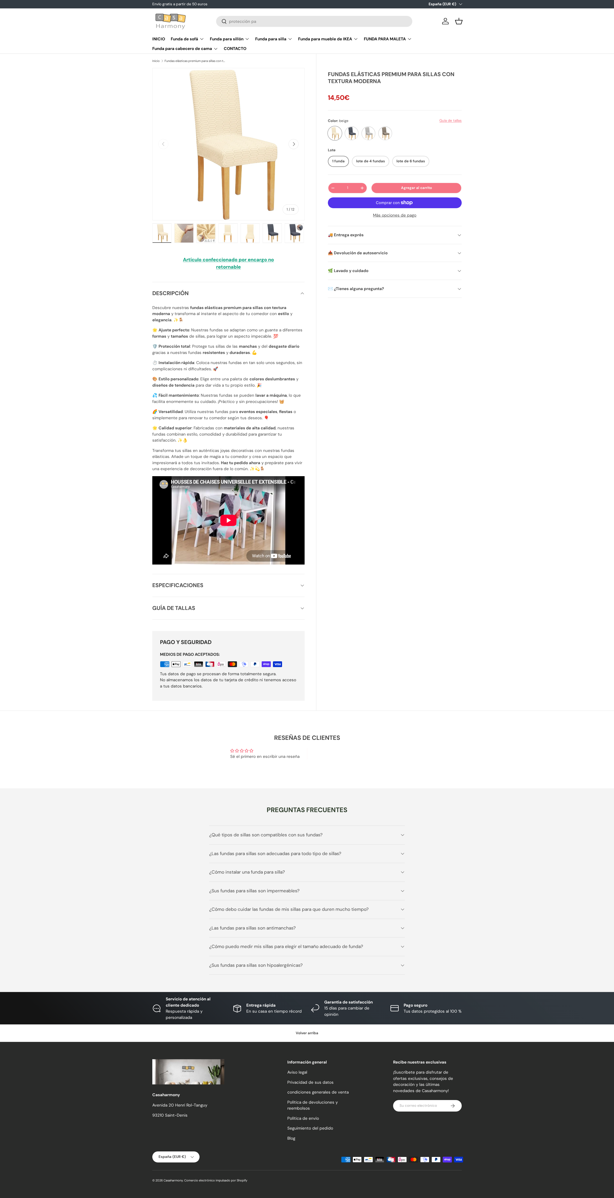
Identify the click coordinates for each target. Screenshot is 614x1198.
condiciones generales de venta (318, 1092)
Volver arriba (307, 1033)
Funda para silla (270, 39)
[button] (459, 21)
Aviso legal (297, 1072)
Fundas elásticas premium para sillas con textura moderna (195, 61)
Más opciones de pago (394, 215)
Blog (291, 1138)
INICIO (158, 39)
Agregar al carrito (416, 187)
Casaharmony (173, 1180)
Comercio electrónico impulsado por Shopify (215, 1180)
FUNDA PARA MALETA (385, 39)
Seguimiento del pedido (310, 1128)
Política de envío (303, 1118)
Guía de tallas (450, 120)
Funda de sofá (184, 39)
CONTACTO (235, 48)
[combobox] (314, 21)
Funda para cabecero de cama (182, 48)
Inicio (156, 61)
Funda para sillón (226, 39)
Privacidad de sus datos (310, 1082)
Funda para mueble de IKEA (325, 39)
